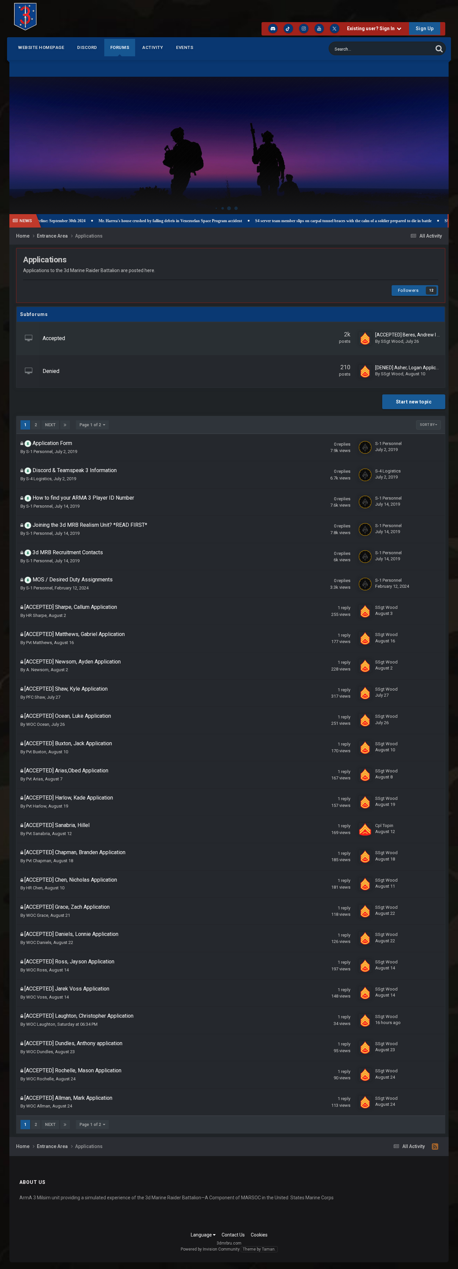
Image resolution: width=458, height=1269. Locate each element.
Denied (51, 371)
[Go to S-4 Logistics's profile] (365, 475)
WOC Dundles (39, 1051)
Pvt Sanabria (38, 833)
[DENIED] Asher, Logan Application (411, 367)
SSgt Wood (392, 341)
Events (184, 47)
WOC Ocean (37, 724)
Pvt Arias (34, 778)
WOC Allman (38, 1105)
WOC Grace (37, 915)
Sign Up (425, 28)
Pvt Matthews (39, 642)
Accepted (54, 338)
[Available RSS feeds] (435, 1146)
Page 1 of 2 (91, 425)
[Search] (439, 48)
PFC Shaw (35, 697)
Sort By (427, 425)
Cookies (259, 1235)
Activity (152, 47)
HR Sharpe (36, 615)
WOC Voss (36, 997)
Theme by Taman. (259, 1249)
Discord (87, 47)
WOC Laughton (40, 1024)
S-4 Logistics (39, 478)
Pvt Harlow (36, 806)
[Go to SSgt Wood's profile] (365, 338)
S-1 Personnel (39, 451)
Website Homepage (41, 47)
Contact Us (233, 1235)
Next (50, 425)
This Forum (413, 48)
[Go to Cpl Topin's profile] (365, 829)
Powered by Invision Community (210, 1249)
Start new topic (414, 401)
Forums (119, 47)
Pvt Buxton (36, 751)
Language (202, 1235)
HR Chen (34, 887)
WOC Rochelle (40, 1078)
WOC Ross (36, 969)
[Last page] (65, 425)
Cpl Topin (384, 825)
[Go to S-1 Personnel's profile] (365, 447)
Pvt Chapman (38, 860)
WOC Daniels (38, 942)
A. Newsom (37, 669)
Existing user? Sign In (372, 28)
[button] (425, 139)
